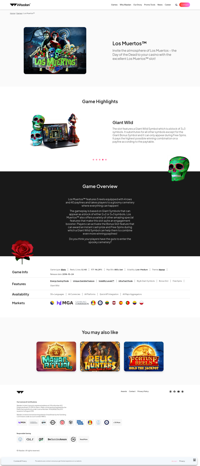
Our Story (137, 4)
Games (114, 4)
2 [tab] (96, 159)
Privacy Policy (143, 391)
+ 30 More (116, 422)
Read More (84, 439)
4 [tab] (103, 159)
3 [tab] (100, 159)
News (160, 4)
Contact (184, 4)
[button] (194, 460)
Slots (63, 269)
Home (12, 13)
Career (168, 4)
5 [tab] (106, 159)
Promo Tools (149, 4)
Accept (174, 461)
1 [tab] (93, 159)
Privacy (182, 461)
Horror (162, 269)
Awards (124, 391)
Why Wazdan (125, 4)
